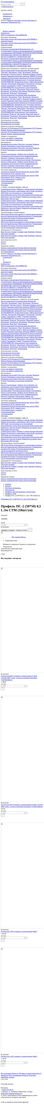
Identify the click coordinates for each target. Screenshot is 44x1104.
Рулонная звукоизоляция (25, 218)
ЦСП (12, 173)
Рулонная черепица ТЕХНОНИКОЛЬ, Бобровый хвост (21, 79)
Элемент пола (20, 173)
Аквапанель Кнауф (8, 172)
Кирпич (4, 191)
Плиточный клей (36, 195)
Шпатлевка (5, 199)
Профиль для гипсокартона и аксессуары (20, 492)
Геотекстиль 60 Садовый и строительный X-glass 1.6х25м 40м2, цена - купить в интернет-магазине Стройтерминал (22, 805)
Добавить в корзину (8, 530)
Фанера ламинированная (16, 130)
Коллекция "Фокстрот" (9, 93)
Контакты (31, 20)
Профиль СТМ (10, 494)
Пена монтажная (24, 195)
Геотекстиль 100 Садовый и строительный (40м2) (19, 931)
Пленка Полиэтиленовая (27, 248)
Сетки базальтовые (8, 181)
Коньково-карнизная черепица (18, 76)
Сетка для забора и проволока (12, 138)
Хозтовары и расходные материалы (20, 146)
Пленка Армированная (9, 248)
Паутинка (4, 185)
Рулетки (4, 146)
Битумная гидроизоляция (10, 49)
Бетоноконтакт (6, 122)
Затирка (33, 189)
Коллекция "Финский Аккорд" (28, 89)
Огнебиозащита (7, 183)
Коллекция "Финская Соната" (30, 91)
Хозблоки (31, 232)
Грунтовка (16, 122)
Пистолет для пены (25, 144)
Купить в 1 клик (22, 530)
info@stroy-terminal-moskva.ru (11, 1093)
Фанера (4, 130)
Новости (10, 20)
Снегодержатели (31, 87)
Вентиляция (22, 93)
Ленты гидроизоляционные (22, 51)
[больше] (25, 525)
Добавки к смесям (23, 189)
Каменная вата (12, 216)
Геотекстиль (5, 33)
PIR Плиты (5, 214)
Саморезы (11, 158)
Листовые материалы (13, 488)
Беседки (8, 232)
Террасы (38, 232)
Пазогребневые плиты (9, 195)
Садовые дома (22, 232)
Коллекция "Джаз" (15, 72)
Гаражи (14, 232)
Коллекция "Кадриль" (31, 72)
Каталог (8, 486)
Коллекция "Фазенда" (9, 89)
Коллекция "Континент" (17, 84)
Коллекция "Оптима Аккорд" (11, 74)
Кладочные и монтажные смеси (18, 191)
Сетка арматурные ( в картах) (11, 179)
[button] (22, 1068)
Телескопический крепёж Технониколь (26, 160)
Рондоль (4, 158)
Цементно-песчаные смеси (31, 197)
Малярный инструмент (9, 144)
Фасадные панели (7, 39)
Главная (8, 484)
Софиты (32, 82)
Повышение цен (15, 22)
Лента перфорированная (29, 156)
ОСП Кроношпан (25, 128)
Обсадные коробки (8, 234)
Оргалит (4, 128)
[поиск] (23, 4)
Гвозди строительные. (9, 154)
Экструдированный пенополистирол (14, 220)
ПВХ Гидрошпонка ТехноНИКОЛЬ (14, 35)
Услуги (3, 242)
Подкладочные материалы (17, 78)
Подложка (11, 218)
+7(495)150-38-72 (7, 7)
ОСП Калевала (13, 128)
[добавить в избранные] (30, 529)
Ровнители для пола (8, 197)
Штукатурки (14, 199)
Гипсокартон (5, 173)
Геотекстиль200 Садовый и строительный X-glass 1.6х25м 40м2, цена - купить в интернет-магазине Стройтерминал (19, 678)
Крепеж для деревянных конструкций (19, 155)
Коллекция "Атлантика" (9, 91)
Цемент (18, 197)
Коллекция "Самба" (14, 86)
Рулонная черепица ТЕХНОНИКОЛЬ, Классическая (18, 86)
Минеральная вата (25, 216)
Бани (2, 232)
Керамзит (39, 189)
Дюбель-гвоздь (22, 154)
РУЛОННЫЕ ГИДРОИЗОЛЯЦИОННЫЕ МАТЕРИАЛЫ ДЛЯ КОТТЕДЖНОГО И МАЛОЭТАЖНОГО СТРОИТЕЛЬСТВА (22, 55)
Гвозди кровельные (8, 70)
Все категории (6, 1073)
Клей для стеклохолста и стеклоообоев (18, 193)
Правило (36, 144)
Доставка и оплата (20, 20)
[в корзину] (2, 688)
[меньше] (2, 525)
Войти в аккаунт (8, 31)
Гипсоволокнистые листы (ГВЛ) (27, 172)
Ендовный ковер (21, 70)
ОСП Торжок (37, 128)
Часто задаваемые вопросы (18, 1075)
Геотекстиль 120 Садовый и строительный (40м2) (19, 1056)
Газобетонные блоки (8, 189)
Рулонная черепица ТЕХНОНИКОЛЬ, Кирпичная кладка (21, 81)
